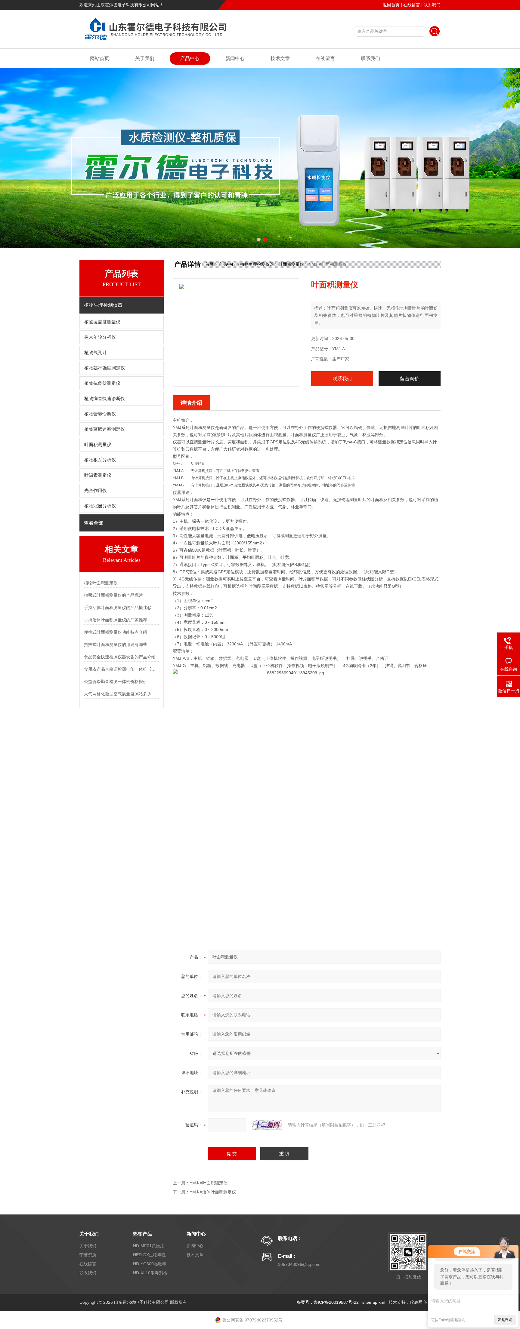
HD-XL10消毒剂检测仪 (152, 1272)
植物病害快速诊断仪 (104, 398)
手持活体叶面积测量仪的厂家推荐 (115, 619)
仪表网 (416, 1302)
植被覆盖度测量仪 (102, 322)
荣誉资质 (87, 1254)
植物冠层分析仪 (100, 506)
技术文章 (280, 58)
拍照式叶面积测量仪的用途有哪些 (115, 644)
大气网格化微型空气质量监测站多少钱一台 (121, 693)
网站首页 (99, 58)
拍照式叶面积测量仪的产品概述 (113, 595)
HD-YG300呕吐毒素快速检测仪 (152, 1263)
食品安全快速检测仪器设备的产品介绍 (120, 656)
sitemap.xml (373, 1302)
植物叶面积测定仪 (101, 582)
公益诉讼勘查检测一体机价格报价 (115, 681)
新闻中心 (235, 58)
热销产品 (142, 1233)
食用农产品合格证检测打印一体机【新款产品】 (121, 669)
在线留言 (411, 4)
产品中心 (190, 58)
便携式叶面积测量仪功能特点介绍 (115, 632)
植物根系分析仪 (100, 460)
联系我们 (432, 4)
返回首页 (391, 4)
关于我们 (144, 58)
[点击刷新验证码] (267, 1125)
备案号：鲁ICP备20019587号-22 (328, 1302)
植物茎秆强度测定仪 (104, 368)
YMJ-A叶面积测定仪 (209, 1182)
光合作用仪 (95, 490)
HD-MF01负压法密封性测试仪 (152, 1245)
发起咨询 (505, 1320)
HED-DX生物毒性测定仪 (152, 1254)
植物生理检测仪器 (257, 264)
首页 (209, 264)
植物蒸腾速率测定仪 (104, 429)
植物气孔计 (95, 352)
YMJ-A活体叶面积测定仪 (213, 1192)
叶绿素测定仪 (97, 475)
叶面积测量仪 (97, 444)
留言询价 (409, 378)
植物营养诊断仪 (100, 414)
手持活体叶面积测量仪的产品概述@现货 (121, 607)
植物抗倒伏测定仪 (102, 383)
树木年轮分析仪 (100, 337)
